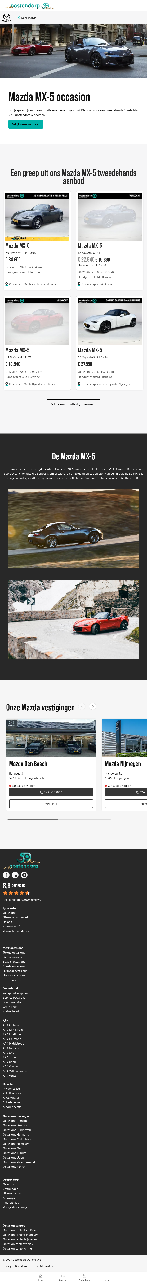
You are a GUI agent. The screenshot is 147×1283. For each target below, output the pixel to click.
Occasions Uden (13, 1157)
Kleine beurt (11, 1011)
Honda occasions (14, 975)
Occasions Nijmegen (16, 1144)
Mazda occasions (14, 966)
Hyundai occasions (15, 971)
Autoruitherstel (12, 1107)
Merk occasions (13, 948)
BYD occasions (12, 957)
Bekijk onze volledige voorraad (73, 404)
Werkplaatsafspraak (15, 993)
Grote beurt (10, 1007)
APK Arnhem (11, 1025)
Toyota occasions (14, 952)
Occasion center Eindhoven (20, 1235)
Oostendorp (11, 1179)
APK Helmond (12, 1039)
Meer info (51, 803)
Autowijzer (10, 1198)
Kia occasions (12, 980)
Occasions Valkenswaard (19, 1162)
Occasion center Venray (18, 1244)
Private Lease (11, 1088)
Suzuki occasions (14, 961)
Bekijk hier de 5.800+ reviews (22, 899)
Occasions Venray (14, 1166)
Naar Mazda (29, 18)
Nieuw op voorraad (15, 917)
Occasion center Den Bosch (20, 1230)
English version (44, 1266)
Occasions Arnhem (15, 1121)
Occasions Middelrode (17, 1139)
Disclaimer (21, 1266)
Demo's (7, 922)
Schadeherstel (12, 1102)
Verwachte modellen (16, 931)
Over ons (9, 1184)
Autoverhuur (11, 1098)
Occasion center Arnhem (18, 1248)
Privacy (7, 1266)
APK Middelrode (13, 1043)
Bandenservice (12, 1002)
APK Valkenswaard (15, 1071)
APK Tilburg (11, 1057)
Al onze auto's (12, 926)
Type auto (9, 908)
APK (5, 1020)
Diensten (9, 1084)
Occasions (9, 912)
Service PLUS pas (14, 997)
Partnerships (11, 1202)
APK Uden (9, 1062)
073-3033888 (52, 792)
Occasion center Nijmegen (20, 1239)
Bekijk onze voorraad (26, 124)
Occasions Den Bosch (17, 1125)
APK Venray (10, 1066)
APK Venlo (9, 1075)
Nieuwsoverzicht (13, 1193)
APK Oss (8, 1052)
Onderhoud (10, 988)
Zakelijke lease (12, 1093)
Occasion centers (14, 1225)
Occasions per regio (16, 1116)
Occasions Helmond (16, 1134)
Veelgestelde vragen (16, 1207)
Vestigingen (10, 1189)
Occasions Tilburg (14, 1153)
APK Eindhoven (13, 1034)
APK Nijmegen (12, 1048)
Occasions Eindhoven (17, 1130)
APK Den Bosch (13, 1030)
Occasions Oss (12, 1148)
